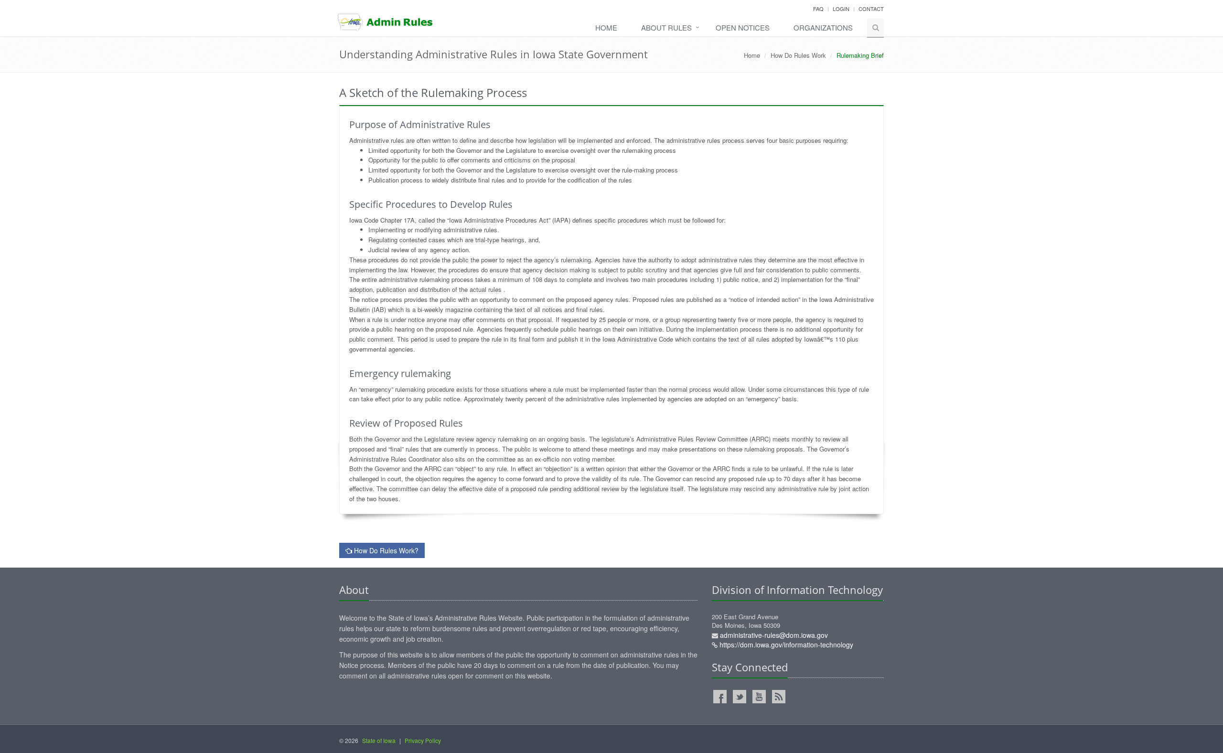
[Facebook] (720, 696)
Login (841, 8)
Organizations (823, 27)
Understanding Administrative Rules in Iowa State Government (493, 54)
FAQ (818, 8)
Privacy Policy (423, 740)
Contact (871, 8)
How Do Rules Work (798, 55)
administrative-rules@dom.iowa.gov (774, 635)
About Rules (666, 27)
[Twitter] (739, 696)
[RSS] (778, 696)
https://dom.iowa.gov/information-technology (786, 644)
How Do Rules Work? (385, 550)
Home (606, 27)
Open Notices (743, 27)
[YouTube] (759, 696)
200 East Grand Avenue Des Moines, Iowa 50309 (782, 631)
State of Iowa (379, 740)
